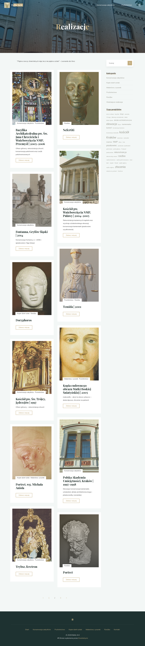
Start (27, 629)
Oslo (123, 142)
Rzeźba (67, 123)
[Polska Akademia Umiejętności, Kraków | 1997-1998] (79, 446)
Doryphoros (24, 320)
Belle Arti (16, 4)
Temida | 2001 (72, 307)
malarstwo (120, 138)
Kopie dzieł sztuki (23, 313)
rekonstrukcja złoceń (111, 156)
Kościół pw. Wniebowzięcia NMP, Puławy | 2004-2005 (77, 212)
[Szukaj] (130, 63)
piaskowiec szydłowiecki (124, 145)
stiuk (131, 160)
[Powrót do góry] (136, 637)
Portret (68, 572)
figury (119, 124)
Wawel (116, 163)
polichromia (109, 149)
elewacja (111, 124)
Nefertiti (68, 130)
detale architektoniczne (123, 120)
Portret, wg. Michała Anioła (29, 486)
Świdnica (120, 171)
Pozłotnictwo (39, 123)
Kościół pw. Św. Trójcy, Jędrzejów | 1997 (31, 400)
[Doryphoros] (31, 288)
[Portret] (79, 540)
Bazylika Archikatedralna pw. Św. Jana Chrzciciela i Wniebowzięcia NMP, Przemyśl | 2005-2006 (32, 137)
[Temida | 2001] (79, 275)
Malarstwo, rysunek (71, 379)
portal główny (116, 149)
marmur (109, 142)
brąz (122, 114)
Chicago (108, 117)
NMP (115, 142)
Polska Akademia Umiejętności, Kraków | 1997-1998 (78, 481)
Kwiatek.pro (83, 638)
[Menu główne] (139, 5)
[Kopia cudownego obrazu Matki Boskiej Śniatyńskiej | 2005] (79, 354)
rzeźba (121, 156)
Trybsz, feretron (26, 567)
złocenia (120, 167)
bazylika (117, 114)
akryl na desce (110, 114)
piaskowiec (111, 145)
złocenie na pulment (111, 171)
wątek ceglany (123, 163)
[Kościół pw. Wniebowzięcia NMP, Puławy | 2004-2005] (79, 177)
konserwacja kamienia (118, 128)
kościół (124, 132)
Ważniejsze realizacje (114, 102)
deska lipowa (109, 120)
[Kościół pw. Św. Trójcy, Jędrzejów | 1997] (31, 367)
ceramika (127, 114)
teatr (107, 163)
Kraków (111, 137)
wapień (111, 163)
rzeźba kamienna (110, 160)
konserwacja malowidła (112, 133)
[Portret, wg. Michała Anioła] (31, 452)
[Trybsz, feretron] (31, 535)
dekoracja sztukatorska (118, 117)
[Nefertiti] (79, 98)
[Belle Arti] (7, 5)
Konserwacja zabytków (25, 123)
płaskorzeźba (109, 152)
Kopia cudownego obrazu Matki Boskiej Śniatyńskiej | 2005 (77, 389)
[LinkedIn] (72, 620)
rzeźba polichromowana (122, 160)
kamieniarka (126, 124)
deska (126, 117)
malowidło (126, 138)
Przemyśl (123, 149)
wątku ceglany (110, 167)
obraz (120, 142)
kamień (109, 128)
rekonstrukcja (120, 152)
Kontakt (117, 629)
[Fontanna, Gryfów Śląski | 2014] (31, 200)
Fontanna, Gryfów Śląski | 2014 (32, 233)
